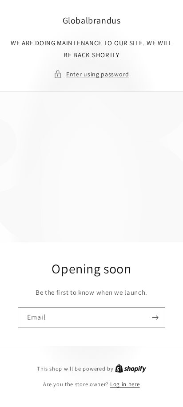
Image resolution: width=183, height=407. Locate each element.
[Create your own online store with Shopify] (130, 368)
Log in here (125, 384)
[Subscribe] (155, 317)
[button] (91, 74)
